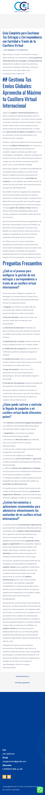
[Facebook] (4, 777)
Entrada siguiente (22, 683)
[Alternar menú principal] (22, 17)
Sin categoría (9, 50)
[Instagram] (9, 777)
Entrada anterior (22, 676)
